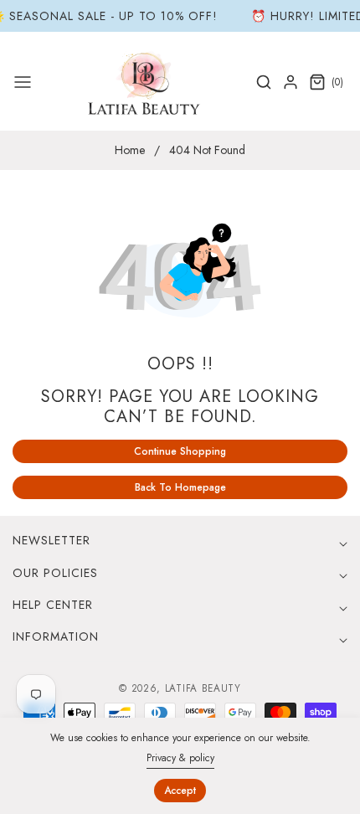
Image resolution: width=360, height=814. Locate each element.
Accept (180, 790)
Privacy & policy (180, 757)
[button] (23, 82)
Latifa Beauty (203, 688)
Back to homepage (180, 487)
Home (130, 150)
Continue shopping (180, 451)
